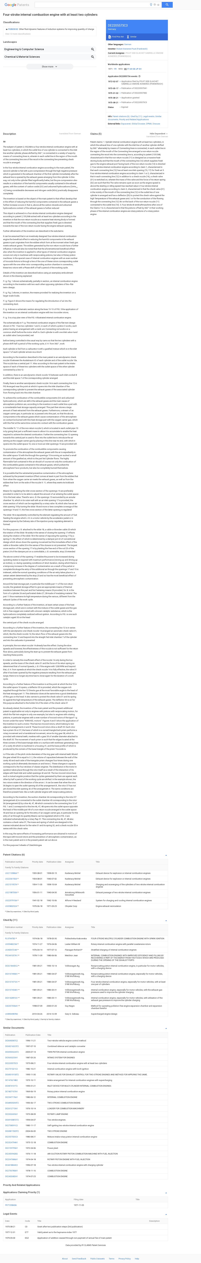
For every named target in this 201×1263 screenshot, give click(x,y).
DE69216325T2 (12, 1046)
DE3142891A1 (11, 998)
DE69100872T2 (12, 1120)
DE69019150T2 (12, 1074)
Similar (133, 37)
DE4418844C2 (11, 1165)
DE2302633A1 (11, 1114)
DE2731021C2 (11, 1069)
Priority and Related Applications (134, 119)
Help (137, 1259)
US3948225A (11, 944)
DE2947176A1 (11, 1097)
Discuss (156, 124)
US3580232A (11, 906)
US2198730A (11, 892)
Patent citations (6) (121, 116)
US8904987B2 (11, 1014)
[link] (49, 29)
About (65, 1259)
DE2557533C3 (11, 1137)
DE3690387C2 (11, 1040)
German (127, 44)
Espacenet (126, 124)
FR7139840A (11, 1205)
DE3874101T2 (11, 1086)
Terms (111, 1259)
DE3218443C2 (11, 966)
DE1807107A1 (11, 1091)
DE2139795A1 (11, 1148)
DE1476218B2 (11, 1080)
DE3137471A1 (11, 982)
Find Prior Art (118, 37)
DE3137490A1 (11, 974)
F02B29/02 (13, 29)
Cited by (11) (136, 116)
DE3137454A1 (11, 990)
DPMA (149, 124)
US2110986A (11, 873)
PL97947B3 (10, 938)
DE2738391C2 (11, 1125)
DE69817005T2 (12, 1131)
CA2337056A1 (12, 1006)
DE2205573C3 (11, 1063)
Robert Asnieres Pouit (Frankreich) (132, 49)
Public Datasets (97, 1259)
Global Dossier (138, 124)
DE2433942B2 (11, 1154)
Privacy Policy (125, 1259)
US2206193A (11, 879)
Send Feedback (79, 1259)
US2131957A (11, 884)
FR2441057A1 (11, 955)
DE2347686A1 (11, 1159)
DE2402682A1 (11, 1176)
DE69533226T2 (12, 1052)
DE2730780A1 (11, 1171)
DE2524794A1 (11, 1142)
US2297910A (11, 900)
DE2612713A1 (11, 1108)
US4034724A (11, 950)
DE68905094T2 (12, 1103)
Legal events (148, 116)
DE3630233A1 (11, 1057)
